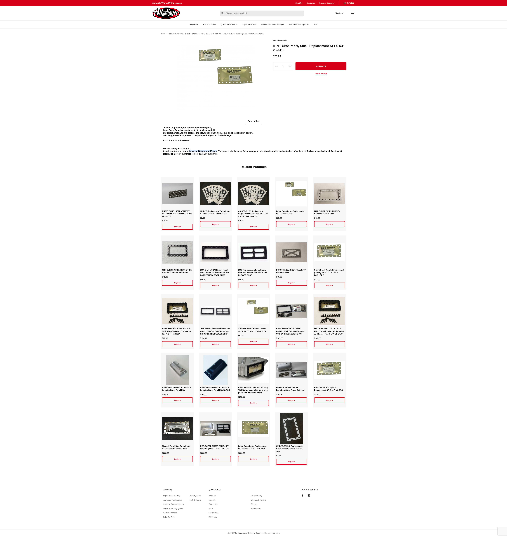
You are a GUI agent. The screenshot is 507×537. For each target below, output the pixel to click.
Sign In (338, 13)
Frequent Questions (326, 3)
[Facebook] (303, 495)
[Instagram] (309, 495)
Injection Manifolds (170, 513)
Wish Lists (213, 517)
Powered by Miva (272, 533)
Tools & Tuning (195, 500)
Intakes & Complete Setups (173, 504)
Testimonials (256, 509)
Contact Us (311, 3)
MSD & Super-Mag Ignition (173, 509)
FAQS (211, 509)
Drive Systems (195, 496)
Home (163, 34)
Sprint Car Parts (169, 517)
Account (212, 500)
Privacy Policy (256, 496)
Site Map (254, 504)
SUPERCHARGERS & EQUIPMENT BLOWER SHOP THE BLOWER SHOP (194, 34)
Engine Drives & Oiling (171, 496)
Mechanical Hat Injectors (172, 500)
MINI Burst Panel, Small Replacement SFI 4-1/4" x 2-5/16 (243, 34)
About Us (298, 3)
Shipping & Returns (258, 500)
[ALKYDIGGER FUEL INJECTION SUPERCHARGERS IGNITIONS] (166, 13)
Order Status (213, 513)
